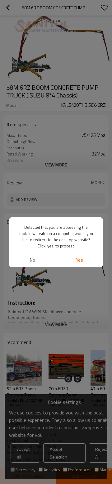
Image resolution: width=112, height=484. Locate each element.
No (32, 260)
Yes (79, 260)
